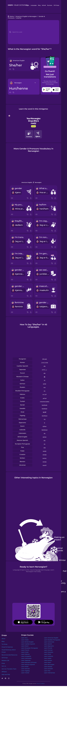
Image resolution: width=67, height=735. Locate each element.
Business (49, 5)
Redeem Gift (5, 660)
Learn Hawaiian (48, 652)
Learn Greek (25, 652)
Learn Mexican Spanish (28, 664)
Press (3, 663)
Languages (34, 5)
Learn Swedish (48, 668)
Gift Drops (56, 5)
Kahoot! (44, 5)
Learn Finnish (48, 648)
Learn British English (27, 642)
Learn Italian (47, 658)
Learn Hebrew (25, 654)
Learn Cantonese (49, 642)
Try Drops (4, 644)
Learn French (25, 650)
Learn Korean (48, 660)
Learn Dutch (25, 646)
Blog (39, 5)
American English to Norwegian (26, 16)
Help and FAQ (6, 674)
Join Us (4, 666)
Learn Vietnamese (49, 673)
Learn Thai (47, 670)
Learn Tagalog (25, 670)
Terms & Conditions (41, 683)
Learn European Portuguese (29, 648)
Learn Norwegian (49, 664)
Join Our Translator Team (9, 669)
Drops (27, 5)
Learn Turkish (25, 673)
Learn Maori (47, 662)
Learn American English (51, 638)
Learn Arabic (25, 640)
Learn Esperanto (49, 646)
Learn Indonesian (26, 658)
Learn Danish (48, 644)
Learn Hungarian (26, 656)
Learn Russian (48, 666)
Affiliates (4, 671)
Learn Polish (25, 666)
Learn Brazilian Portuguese (52, 640)
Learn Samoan (25, 668)
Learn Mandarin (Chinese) (29, 662)
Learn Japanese (25, 660)
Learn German (48, 650)
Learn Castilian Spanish (28, 644)
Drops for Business (7, 647)
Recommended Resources (9, 655)
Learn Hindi (47, 654)
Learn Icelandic (48, 656)
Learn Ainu (24, 638)
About (3, 638)
